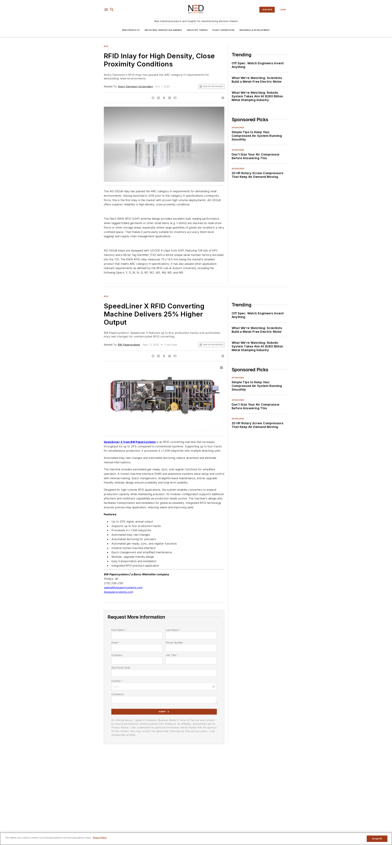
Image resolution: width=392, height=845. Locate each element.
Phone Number (174, 642)
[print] (222, 97)
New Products (131, 30)
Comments (117, 694)
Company (117, 655)
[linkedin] (158, 97)
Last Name (173, 629)
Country (117, 680)
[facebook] (153, 97)
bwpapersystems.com (118, 592)
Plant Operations (224, 30)
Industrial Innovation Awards (163, 30)
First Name (118, 629)
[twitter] (164, 97)
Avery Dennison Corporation (135, 86)
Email (115, 642)
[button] (106, 9)
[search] (112, 9)
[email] (175, 97)
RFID (106, 46)
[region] (196, 838)
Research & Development (254, 30)
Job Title (172, 655)
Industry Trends (197, 30)
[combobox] (164, 686)
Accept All (377, 839)
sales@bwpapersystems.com (123, 587)
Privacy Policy (100, 838)
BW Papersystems (129, 344)
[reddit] (169, 97)
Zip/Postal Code (120, 667)
